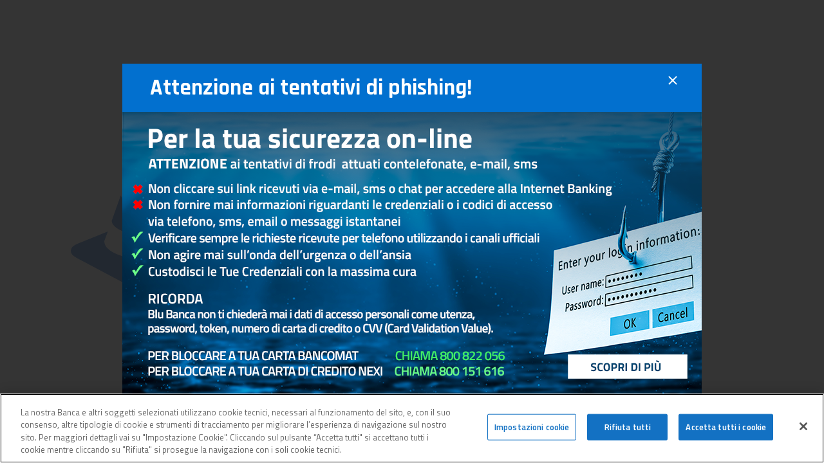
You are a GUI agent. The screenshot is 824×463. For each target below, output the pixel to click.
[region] (412, 428)
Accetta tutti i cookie (726, 427)
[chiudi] (673, 87)
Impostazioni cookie (531, 427)
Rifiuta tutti (627, 427)
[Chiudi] (803, 426)
